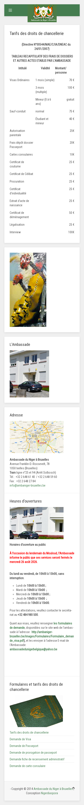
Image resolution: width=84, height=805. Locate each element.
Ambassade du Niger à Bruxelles (53, 789)
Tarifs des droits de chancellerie (29, 732)
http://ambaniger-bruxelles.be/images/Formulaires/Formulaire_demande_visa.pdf (42, 636)
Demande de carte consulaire (27, 766)
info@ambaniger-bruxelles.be (27, 485)
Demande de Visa (20, 739)
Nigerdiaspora (49, 793)
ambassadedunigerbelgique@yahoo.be (33, 649)
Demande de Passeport (24, 746)
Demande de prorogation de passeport (33, 752)
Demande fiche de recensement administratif (37, 759)
